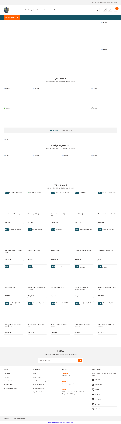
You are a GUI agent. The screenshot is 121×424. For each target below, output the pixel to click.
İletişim (35, 373)
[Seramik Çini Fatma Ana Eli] (107, 237)
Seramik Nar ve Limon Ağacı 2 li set (59, 214)
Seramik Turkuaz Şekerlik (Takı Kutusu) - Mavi (13, 325)
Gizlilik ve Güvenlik (38, 384)
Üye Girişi (6, 377)
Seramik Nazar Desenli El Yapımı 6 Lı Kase (107, 288)
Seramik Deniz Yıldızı (10, 287)
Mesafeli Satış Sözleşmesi (41, 381)
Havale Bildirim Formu (10, 388)
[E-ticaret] (60, 423)
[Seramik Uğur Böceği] (37, 201)
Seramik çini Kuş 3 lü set (57, 287)
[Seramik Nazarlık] (60, 237)
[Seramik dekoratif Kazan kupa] (14, 201)
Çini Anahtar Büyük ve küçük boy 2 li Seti (13, 251)
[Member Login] (110, 10)
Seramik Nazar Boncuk (34, 250)
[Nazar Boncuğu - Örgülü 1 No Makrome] (37, 311)
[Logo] (6, 10)
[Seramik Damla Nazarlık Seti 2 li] (107, 201)
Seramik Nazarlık (55, 250)
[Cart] (115, 10)
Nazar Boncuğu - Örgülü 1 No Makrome (35, 325)
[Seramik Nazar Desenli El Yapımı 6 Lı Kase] (107, 274)
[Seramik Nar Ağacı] (84, 201)
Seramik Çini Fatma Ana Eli (105, 250)
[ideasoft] (51, 423)
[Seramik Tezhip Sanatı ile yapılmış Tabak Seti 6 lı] (84, 274)
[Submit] (80, 360)
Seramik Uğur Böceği (33, 214)
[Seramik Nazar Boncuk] (37, 237)
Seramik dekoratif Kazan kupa (13, 214)
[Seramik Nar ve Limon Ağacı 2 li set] (60, 201)
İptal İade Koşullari (38, 388)
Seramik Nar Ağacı (80, 214)
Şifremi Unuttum (9, 381)
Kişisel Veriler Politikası (39, 392)
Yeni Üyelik (7, 373)
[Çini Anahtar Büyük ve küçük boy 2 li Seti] (14, 237)
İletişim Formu (8, 384)
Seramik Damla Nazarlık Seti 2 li (106, 214)
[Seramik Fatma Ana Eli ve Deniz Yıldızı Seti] (37, 274)
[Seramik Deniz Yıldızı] (14, 274)
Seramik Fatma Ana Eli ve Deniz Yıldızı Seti (36, 288)
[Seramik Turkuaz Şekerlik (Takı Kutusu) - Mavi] (14, 311)
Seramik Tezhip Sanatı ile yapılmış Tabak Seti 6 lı (81, 288)
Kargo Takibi (36, 377)
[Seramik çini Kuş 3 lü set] (60, 274)
